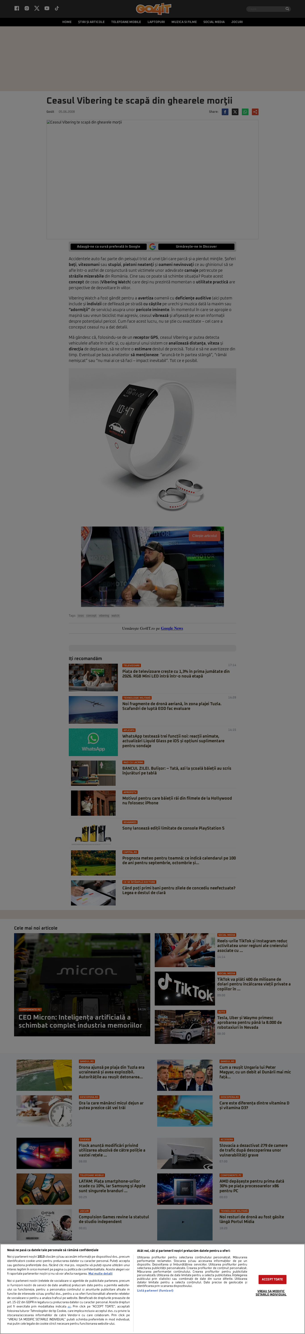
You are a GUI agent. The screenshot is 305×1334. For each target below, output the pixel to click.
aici (69, 1307)
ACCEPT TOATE (272, 1279)
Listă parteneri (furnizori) (155, 1290)
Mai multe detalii (100, 1273)
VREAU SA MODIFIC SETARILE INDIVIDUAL (271, 1293)
